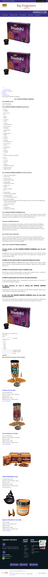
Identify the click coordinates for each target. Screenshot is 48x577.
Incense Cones (5, 95)
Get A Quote (41, 1)
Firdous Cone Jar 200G (9, 390)
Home (3, 92)
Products (4, 93)
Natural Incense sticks (35, 552)
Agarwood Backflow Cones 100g (11, 520)
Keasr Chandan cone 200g (10, 433)
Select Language (41, 573)
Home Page (5, 15)
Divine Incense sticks (35, 549)
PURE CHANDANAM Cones (10, 476)
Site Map (26, 556)
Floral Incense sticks (35, 546)
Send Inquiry (7, 89)
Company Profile (14, 15)
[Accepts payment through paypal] (42, 546)
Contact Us (37, 15)
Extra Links (30, 15)
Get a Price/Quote (6, 103)
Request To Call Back (7, 91)
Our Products (22, 15)
